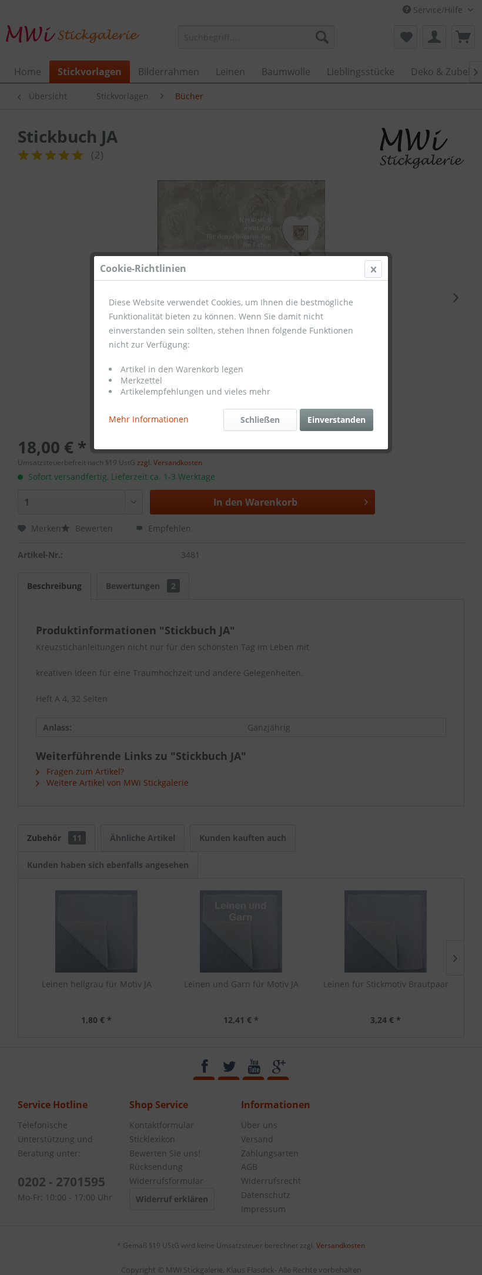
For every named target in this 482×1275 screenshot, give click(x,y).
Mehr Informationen (149, 419)
